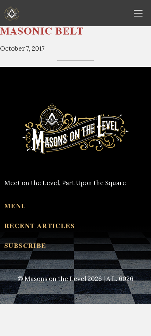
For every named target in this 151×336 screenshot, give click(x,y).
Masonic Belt (42, 30)
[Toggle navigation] (138, 13)
